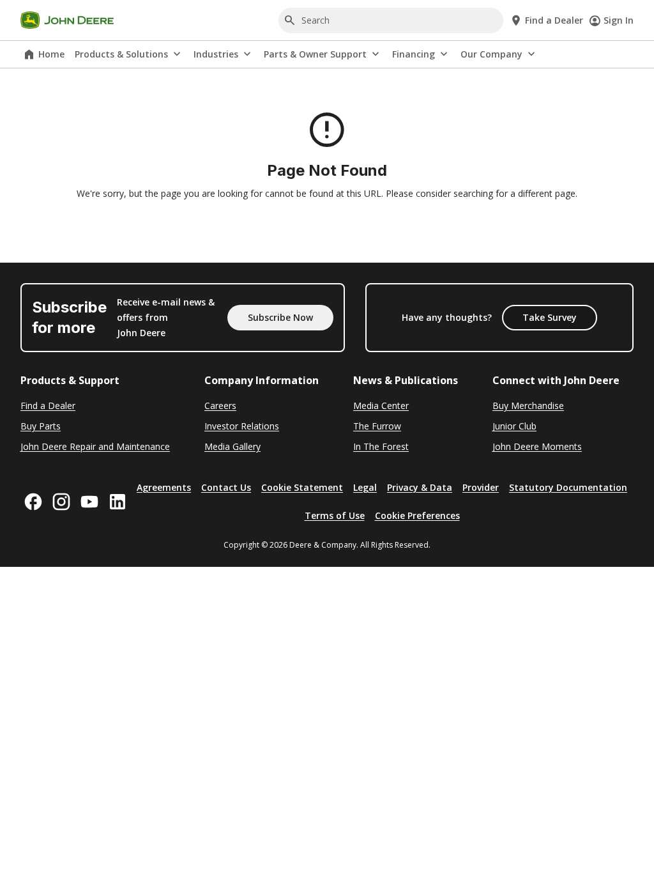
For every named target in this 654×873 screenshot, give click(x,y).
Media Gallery (232, 446)
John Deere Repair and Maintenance (95, 446)
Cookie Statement (302, 487)
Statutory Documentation (568, 487)
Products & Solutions (121, 54)
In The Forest (381, 446)
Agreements (164, 487)
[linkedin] (117, 501)
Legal (365, 487)
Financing (413, 54)
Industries (216, 54)
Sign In (619, 20)
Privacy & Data (419, 487)
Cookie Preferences (417, 515)
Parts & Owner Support (315, 54)
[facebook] (33, 501)
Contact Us (226, 487)
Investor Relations (241, 426)
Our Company (491, 54)
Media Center (381, 405)
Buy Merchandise (528, 405)
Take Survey (549, 317)
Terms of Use (335, 515)
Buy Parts (40, 426)
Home (51, 54)
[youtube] (89, 501)
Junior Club (514, 426)
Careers (220, 405)
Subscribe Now (280, 317)
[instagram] (61, 501)
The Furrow (377, 426)
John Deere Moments (537, 446)
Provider (480, 487)
